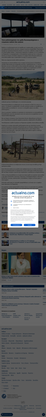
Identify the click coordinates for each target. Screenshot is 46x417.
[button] (23, 208)
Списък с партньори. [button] (19, 214)
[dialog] (23, 208)
